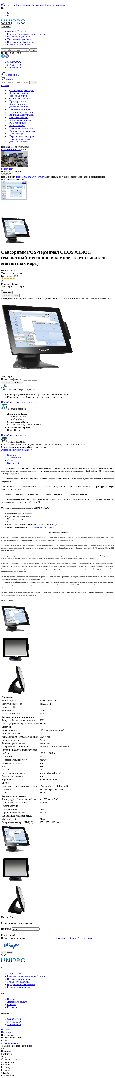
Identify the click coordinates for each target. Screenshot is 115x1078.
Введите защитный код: (13, 938)
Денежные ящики (18, 96)
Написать (6, 1029)
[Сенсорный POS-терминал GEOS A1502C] (16, 244)
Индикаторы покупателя (22, 131)
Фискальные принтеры (21, 120)
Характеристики (15, 457)
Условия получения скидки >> (16, 450)
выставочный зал (11, 149)
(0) (2, 281)
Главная (5, 85)
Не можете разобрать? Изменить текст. (74, 938)
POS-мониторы (17, 125)
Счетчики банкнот (18, 117)
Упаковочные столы (19, 139)
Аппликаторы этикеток (21, 114)
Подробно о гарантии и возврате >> (19, 402)
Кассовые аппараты (19, 93)
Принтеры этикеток (20, 98)
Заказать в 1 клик (10, 295)
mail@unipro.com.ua (11, 1043)
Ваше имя (6, 929)
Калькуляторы (16, 133)
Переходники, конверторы (23, 136)
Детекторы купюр (18, 106)
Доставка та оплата (17, 1001)
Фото (10, 460)
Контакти (12, 1007)
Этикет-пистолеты (18, 104)
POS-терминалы (17, 123)
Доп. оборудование (19, 141)
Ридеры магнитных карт (21, 128)
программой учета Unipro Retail (42, 527)
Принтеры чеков (17, 101)
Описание (12, 455)
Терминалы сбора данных (22, 112)
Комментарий (8, 935)
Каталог (6, 26)
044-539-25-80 (14, 62)
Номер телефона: (10, 379)
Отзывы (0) (13, 463)
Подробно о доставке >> (13, 435)
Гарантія (11, 1004)
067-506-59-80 (14, 65)
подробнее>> (8, 168)
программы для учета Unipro (30, 177)
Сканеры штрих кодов (22, 90)
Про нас (11, 999)
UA (9, 13)
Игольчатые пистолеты (21, 109)
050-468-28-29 (14, 67)
